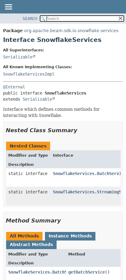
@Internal (14, 86)
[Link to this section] (81, 130)
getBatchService (86, 272)
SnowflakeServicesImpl (28, 74)
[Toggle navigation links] (8, 7)
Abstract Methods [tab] (31, 244)
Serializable (17, 56)
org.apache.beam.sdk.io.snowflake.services (71, 30)
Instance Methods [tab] (70, 235)
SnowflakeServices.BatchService (45, 272)
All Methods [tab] (24, 235)
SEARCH (30, 19)
